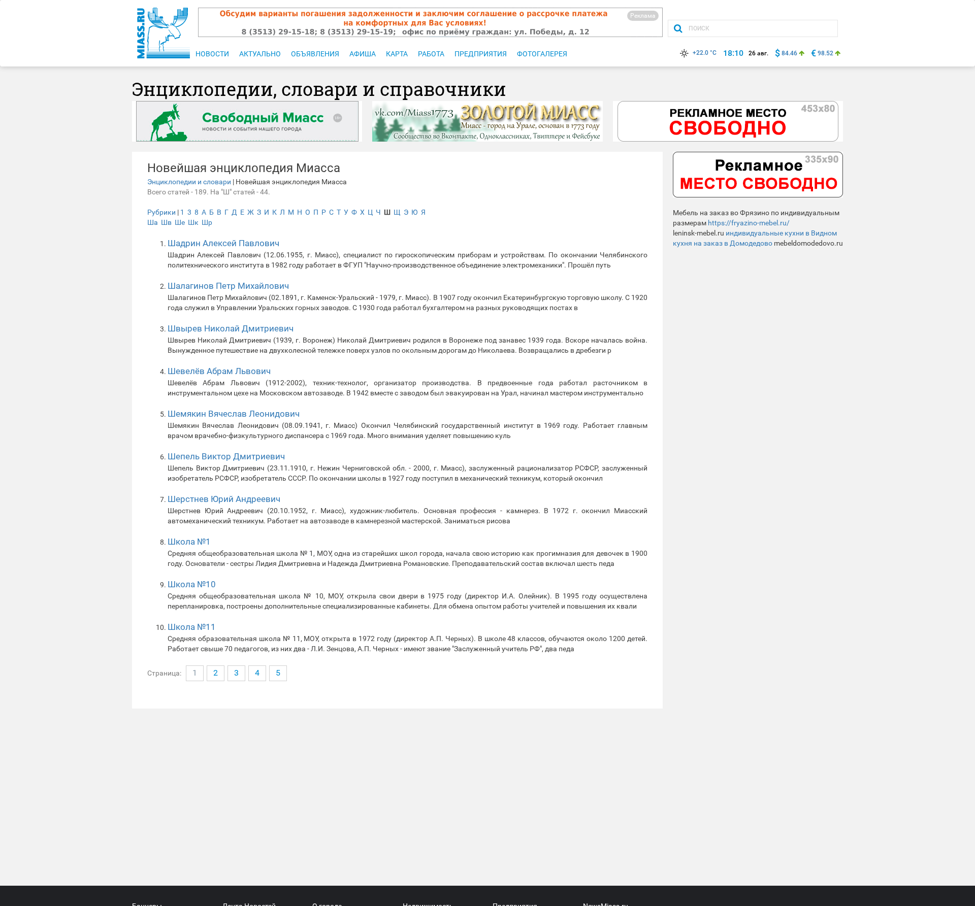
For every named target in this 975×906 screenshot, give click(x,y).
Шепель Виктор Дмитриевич (226, 456)
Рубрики (161, 212)
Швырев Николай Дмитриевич (231, 328)
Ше (180, 222)
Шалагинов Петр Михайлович (228, 286)
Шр (207, 222)
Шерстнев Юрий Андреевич (224, 499)
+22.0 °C (705, 52)
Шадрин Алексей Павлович (223, 243)
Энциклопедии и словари (189, 182)
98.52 (825, 53)
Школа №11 (192, 627)
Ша (152, 222)
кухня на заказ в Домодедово (722, 243)
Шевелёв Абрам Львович (219, 371)
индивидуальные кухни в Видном (781, 233)
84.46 (789, 53)
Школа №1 (189, 541)
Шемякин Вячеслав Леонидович (234, 414)
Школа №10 (192, 584)
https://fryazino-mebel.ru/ (749, 223)
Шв (166, 222)
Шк (193, 222)
